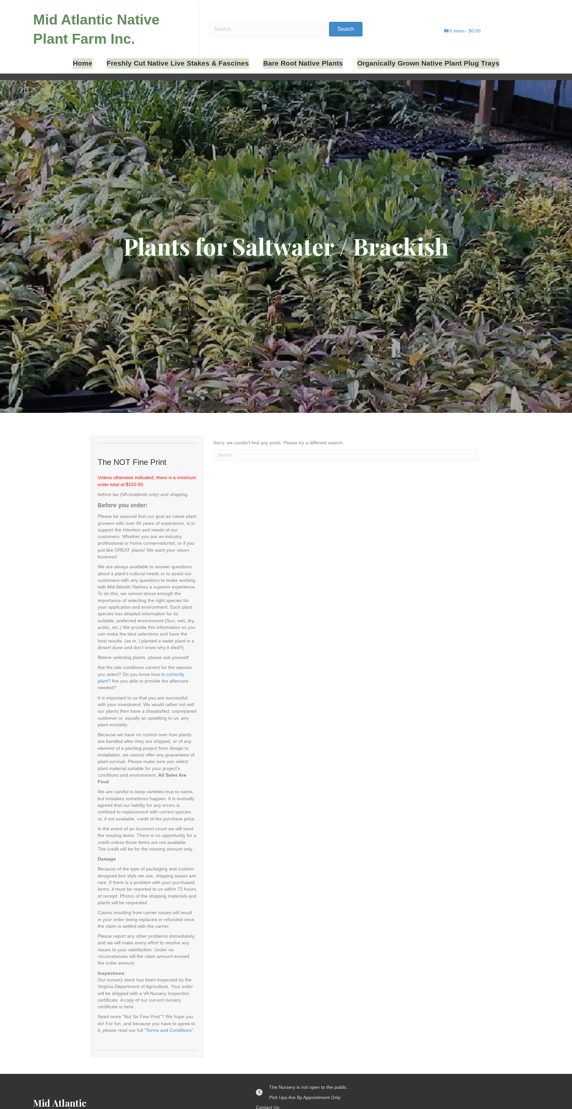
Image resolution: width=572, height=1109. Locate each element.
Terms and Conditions (169, 1030)
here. (129, 1006)
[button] (345, 29)
